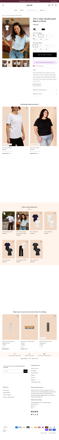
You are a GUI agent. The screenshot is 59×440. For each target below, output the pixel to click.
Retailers (33, 380)
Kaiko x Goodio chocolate (23, 1)
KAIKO (4, 432)
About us (42, 11)
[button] (35, 30)
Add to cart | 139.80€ (45, 55)
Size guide (33, 371)
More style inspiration (29, 208)
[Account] (49, 6)
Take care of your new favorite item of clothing (29, 313)
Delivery (33, 376)
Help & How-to (35, 369)
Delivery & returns (37, 94)
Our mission (6, 391)
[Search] (3, 6)
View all (29, 210)
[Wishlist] (52, 6)
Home (3, 16)
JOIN (25, 372)
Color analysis (34, 374)
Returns (33, 378)
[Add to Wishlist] (27, 109)
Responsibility (6, 393)
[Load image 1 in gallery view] (16, 39)
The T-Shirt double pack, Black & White (14, 16)
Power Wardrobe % (32, 11)
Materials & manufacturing (39, 91)
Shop (15, 11)
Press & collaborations (9, 398)
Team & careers (7, 395)
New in (22, 11)
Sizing (34, 70)
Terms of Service (44, 433)
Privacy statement (52, 433)
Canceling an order (36, 383)
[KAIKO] (29, 6)
